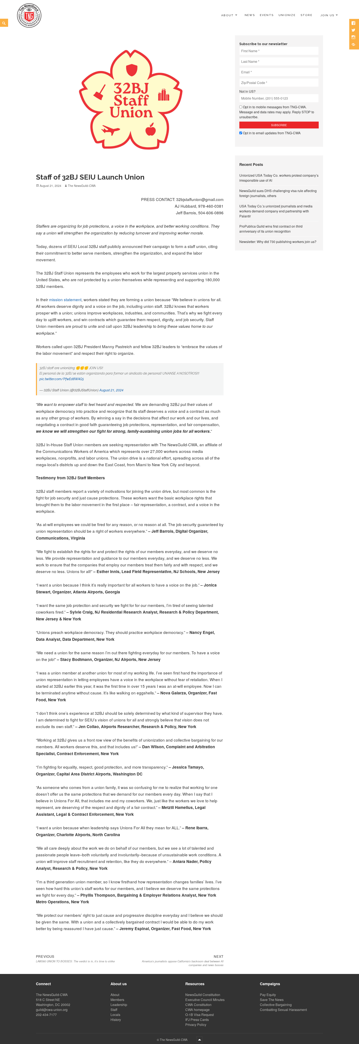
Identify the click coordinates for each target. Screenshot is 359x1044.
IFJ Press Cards (197, 1019)
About (227, 15)
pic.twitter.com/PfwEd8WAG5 (61, 379)
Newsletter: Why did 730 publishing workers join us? (277, 241)
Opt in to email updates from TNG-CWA (272, 133)
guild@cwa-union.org (52, 1009)
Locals (115, 1014)
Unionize (287, 15)
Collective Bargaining (276, 1004)
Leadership (119, 1004)
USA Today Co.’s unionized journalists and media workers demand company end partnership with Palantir (275, 211)
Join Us (327, 15)
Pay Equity (268, 994)
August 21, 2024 (111, 390)
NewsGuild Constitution (202, 994)
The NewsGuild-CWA (82, 186)
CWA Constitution (198, 1004)
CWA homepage (197, 1009)
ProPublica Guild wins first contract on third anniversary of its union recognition (270, 229)
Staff (114, 1009)
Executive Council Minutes (205, 999)
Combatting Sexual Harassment (283, 1009)
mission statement (65, 299)
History (116, 1019)
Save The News (272, 999)
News (250, 15)
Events (267, 15)
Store (306, 15)
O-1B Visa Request (199, 1014)
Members (117, 999)
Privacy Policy (195, 1024)
